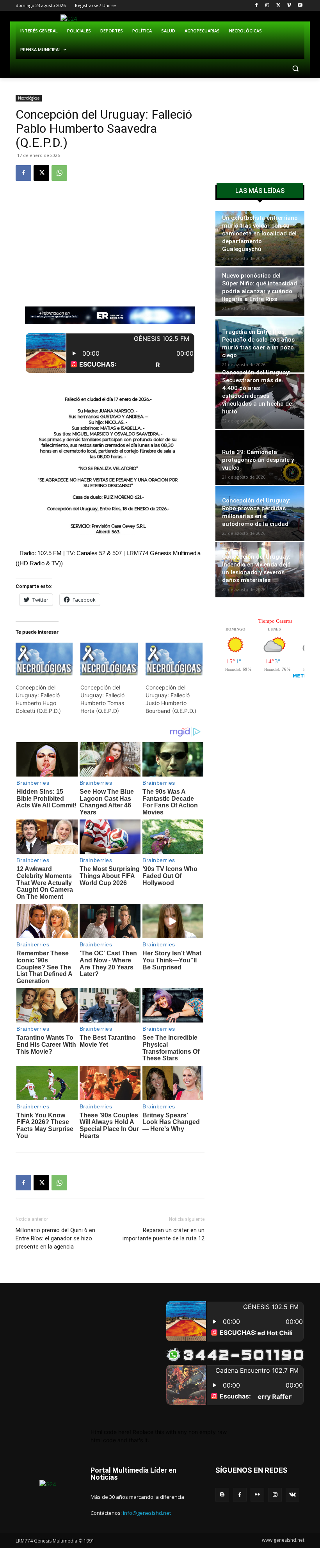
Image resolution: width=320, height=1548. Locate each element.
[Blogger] (222, 1495)
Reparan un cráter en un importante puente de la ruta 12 (163, 1234)
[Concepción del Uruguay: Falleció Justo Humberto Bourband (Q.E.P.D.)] (174, 659)
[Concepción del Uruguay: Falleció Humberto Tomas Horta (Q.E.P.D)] (108, 659)
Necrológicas (28, 98)
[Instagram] (267, 5)
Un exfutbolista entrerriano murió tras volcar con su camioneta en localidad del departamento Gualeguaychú (260, 233)
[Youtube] (299, 5)
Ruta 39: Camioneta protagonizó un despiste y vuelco (258, 460)
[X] (278, 5)
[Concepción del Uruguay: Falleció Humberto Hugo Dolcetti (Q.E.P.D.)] (44, 659)
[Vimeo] (288, 5)
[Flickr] (257, 1495)
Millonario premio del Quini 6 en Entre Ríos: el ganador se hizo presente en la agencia (55, 1238)
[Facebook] (256, 5)
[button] (295, 68)
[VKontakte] (292, 1495)
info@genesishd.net (147, 1512)
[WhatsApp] (59, 173)
